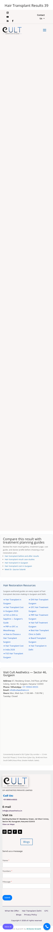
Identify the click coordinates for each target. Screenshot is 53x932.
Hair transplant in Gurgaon (16, 563)
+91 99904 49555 (30, 687)
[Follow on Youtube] (8, 17)
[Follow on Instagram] (8, 13)
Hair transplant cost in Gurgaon (18, 566)
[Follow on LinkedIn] (8, 21)
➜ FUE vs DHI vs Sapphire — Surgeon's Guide (13, 619)
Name (6, 860)
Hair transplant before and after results (22, 556)
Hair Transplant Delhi (32, 911)
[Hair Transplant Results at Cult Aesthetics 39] (26, 145)
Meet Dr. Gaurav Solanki (15, 569)
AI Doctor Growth (33, 929)
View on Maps (8, 824)
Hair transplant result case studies (20, 559)
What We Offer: (12, 911)
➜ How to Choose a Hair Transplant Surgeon (11, 638)
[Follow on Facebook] (13, 21)
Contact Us (41, 17)
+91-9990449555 (10, 799)
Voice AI (8, 926)
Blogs (26, 842)
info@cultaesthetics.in (19, 690)
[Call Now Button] (46, 926)
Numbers (7, 871)
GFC (46, 911)
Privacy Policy (30, 915)
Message (7, 882)
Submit (7, 898)
